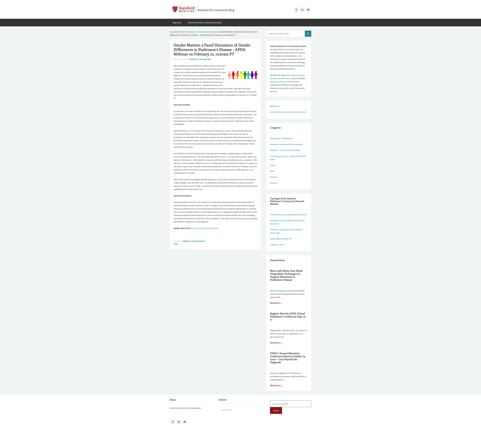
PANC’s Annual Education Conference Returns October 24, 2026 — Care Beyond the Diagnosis (288, 358)
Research (274, 177)
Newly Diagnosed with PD (280, 238)
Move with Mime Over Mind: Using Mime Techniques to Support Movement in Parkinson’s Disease (286, 275)
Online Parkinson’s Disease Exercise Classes (288, 214)
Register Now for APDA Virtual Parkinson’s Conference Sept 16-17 (288, 316)
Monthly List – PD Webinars (281, 138)
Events (273, 165)
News (272, 171)
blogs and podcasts (278, 81)
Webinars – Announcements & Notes (285, 150)
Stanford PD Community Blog (215, 10)
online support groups (294, 75)
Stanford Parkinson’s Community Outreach (288, 112)
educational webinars (279, 78)
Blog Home (274, 106)
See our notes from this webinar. (204, 228)
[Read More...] (276, 303)
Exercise (273, 183)
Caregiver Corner (277, 244)
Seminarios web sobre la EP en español (286, 144)
